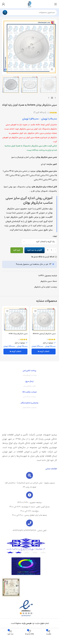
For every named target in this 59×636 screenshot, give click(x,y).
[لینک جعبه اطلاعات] (29, 374)
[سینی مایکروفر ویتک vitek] (15, 319)
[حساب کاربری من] (3, 4)
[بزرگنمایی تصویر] (52, 69)
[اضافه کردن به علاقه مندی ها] (35, 311)
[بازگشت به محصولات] (52, 98)
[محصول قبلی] (55, 98)
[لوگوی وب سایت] (29, 4)
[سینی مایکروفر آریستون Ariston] (44, 319)
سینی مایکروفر (46, 281)
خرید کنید (16, 250)
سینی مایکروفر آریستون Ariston (44, 333)
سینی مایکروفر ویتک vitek (18, 333)
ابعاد (55, 236)
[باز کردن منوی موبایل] (55, 4)
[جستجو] (5, 12)
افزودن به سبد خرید (34, 250)
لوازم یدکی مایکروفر (42, 286)
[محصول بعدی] (48, 98)
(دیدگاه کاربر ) (40, 112)
